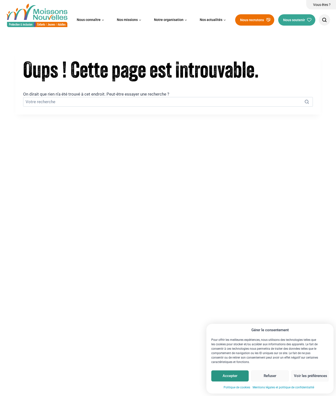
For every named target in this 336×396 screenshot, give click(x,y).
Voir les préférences (310, 376)
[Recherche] (324, 20)
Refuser (270, 376)
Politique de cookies (237, 387)
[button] (90, 20)
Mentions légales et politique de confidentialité (283, 387)
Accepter (230, 376)
